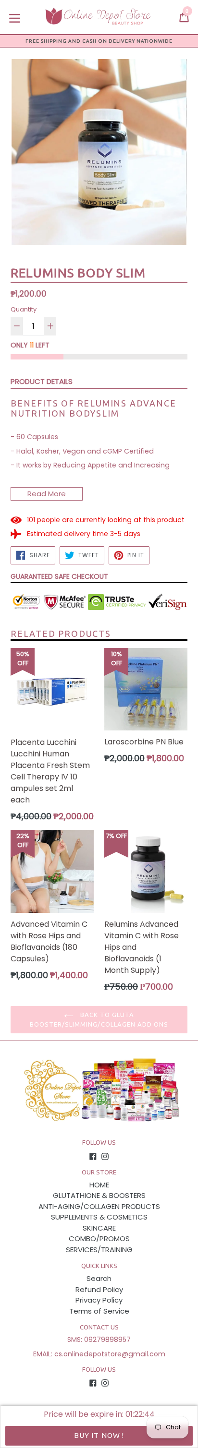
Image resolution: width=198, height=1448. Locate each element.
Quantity (24, 309)
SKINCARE (99, 1228)
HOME (99, 1185)
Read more (46, 494)
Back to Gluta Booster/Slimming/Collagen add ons (99, 1019)
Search (99, 1278)
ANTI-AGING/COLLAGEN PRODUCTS (99, 1206)
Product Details (42, 381)
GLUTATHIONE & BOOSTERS (99, 1195)
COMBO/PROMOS (99, 1238)
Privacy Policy (99, 1300)
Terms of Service (99, 1311)
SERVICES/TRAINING (99, 1250)
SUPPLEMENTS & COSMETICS (99, 1217)
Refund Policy (99, 1289)
